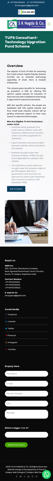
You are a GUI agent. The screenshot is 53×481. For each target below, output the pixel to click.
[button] (46, 474)
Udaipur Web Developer (37, 472)
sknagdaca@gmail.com (28, 5)
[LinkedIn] (28, 476)
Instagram (12, 342)
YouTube (12, 349)
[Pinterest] (32, 476)
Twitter (11, 328)
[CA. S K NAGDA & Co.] (26, 24)
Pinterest (12, 335)
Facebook (12, 314)
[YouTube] (24, 476)
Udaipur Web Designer (15, 472)
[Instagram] (36, 476)
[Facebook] (16, 476)
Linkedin (12, 321)
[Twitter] (20, 476)
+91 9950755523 (37, 2)
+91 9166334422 (17, 2)
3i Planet (41, 469)
